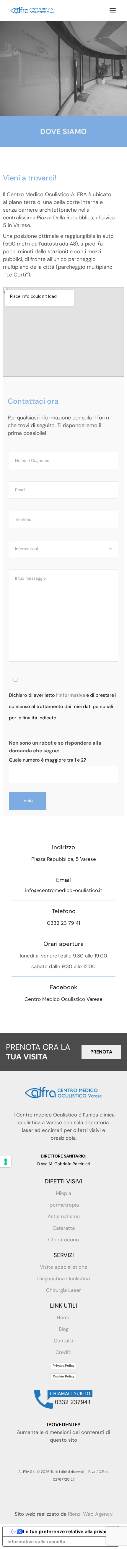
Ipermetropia (63, 1205)
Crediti (63, 1352)
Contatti (63, 1340)
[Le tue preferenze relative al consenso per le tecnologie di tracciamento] (5, 1161)
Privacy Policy (63, 1366)
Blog (64, 1329)
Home (64, 1317)
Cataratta (64, 1228)
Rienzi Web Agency (90, 1514)
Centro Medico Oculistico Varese (63, 999)
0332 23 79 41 (63, 923)
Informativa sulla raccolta (36, 1542)
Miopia (63, 1193)
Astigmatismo (64, 1216)
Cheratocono (63, 1239)
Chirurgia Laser (63, 1290)
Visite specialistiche (63, 1267)
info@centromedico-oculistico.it (63, 890)
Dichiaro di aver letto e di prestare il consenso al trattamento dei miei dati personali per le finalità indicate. (63, 706)
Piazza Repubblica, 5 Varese (63, 859)
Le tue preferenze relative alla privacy (66, 1531)
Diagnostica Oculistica (63, 1278)
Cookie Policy (63, 1376)
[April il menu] (113, 10)
